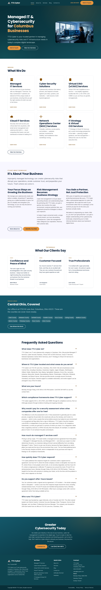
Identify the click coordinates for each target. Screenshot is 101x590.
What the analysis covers (41, 313)
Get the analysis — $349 (45, 309)
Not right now (60, 309)
